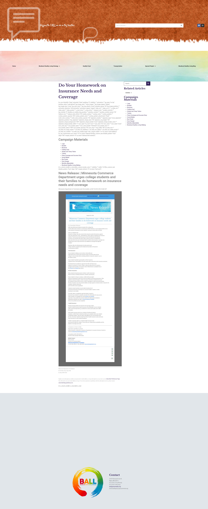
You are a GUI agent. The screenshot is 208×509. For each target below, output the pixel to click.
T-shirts (64, 153)
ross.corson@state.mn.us (90, 344)
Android (77, 268)
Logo (63, 144)
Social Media (65, 157)
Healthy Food (87, 66)
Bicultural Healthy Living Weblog (71, 165)
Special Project (149, 66)
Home (14, 66)
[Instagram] (202, 25)
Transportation (118, 66)
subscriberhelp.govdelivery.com (65, 382)
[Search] (148, 83)
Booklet (64, 145)
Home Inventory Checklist (88, 299)
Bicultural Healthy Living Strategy (48, 66)
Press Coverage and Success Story (72, 155)
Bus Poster (65, 159)
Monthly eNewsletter (67, 163)
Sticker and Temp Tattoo (69, 151)
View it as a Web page (92, 196)
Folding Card (65, 149)
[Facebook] (199, 25)
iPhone (71, 268)
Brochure (64, 147)
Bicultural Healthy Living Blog (187, 66)
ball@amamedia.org (115, 486)
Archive (128, 92)
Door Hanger (65, 161)
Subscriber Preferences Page (113, 378)
